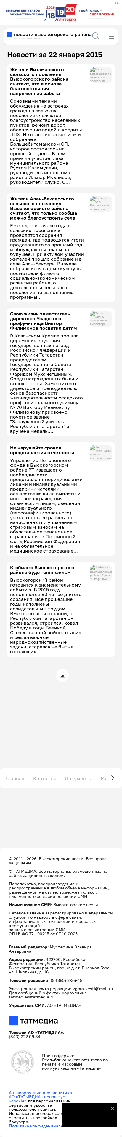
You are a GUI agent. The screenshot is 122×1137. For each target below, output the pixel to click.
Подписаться (86, 1119)
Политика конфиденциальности (42, 1125)
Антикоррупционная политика (40, 1092)
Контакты (44, 778)
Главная (15, 778)
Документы (78, 778)
